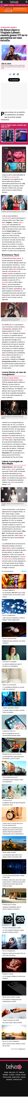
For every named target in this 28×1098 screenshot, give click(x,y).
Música (12, 5)
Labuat (13, 482)
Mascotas (16, 1077)
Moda (6, 1072)
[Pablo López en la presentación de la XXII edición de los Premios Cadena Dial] (7, 141)
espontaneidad (6, 218)
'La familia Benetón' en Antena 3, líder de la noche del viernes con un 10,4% (15, 9)
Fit (17, 1072)
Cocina (11, 1075)
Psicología (7, 1077)
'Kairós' (4, 284)
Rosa (13, 325)
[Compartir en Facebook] (14, 74)
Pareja (21, 1072)
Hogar (17, 1075)
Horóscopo (17, 1080)
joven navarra (12, 177)
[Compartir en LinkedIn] (17, 74)
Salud (23, 1075)
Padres (5, 1075)
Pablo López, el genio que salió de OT (14, 126)
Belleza (12, 1072)
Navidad (9, 1080)
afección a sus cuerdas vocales (11, 272)
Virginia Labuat (10, 469)
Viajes (23, 1077)
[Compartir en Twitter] (10, 74)
